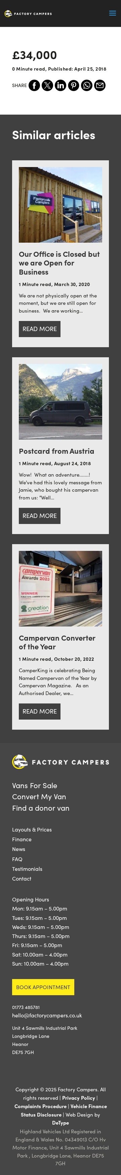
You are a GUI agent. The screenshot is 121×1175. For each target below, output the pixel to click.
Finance (22, 839)
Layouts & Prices (32, 829)
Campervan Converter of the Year (57, 641)
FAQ (17, 858)
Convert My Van (39, 796)
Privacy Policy (78, 1097)
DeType (60, 1122)
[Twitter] (47, 85)
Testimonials (27, 868)
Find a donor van (41, 808)
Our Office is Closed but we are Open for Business (59, 262)
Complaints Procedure (40, 1105)
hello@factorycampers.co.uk (47, 1015)
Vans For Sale (34, 785)
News (18, 848)
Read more (40, 329)
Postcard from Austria (56, 450)
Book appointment (43, 986)
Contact (21, 878)
